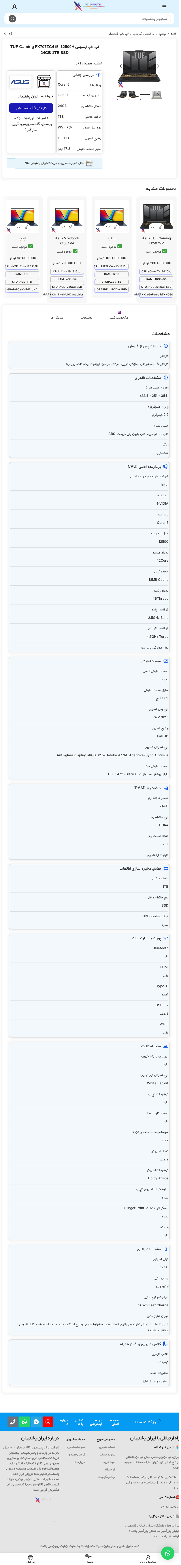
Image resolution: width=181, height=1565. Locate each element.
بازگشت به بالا (145, 1422)
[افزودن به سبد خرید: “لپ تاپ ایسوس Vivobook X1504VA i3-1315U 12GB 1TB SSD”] (115, 227)
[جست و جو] (12, 18)
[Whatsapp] (24, 1422)
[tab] (119, 315)
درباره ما (64, 1422)
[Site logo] (89, 7)
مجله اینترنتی (96, 1421)
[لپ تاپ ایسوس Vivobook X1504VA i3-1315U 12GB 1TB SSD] (111, 216)
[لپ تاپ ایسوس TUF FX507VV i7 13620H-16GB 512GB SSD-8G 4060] (156, 216)
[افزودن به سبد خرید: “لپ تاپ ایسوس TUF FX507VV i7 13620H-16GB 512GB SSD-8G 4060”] (160, 227)
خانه (174, 33)
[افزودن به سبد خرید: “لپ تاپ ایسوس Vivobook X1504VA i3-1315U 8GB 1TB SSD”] (26, 227)
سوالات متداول (76, 1447)
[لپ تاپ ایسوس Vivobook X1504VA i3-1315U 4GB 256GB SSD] (67, 216)
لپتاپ (162, 33)
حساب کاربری (107, 1447)
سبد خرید (109, 1462)
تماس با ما (79, 1421)
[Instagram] (48, 1422)
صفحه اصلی (114, 1421)
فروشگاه (110, 1469)
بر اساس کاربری (143, 33)
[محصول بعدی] (5, 33)
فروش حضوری (76, 1454)
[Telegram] (36, 1422)
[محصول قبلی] (15, 33)
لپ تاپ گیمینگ (118, 33)
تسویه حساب (107, 1454)
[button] (158, 66)
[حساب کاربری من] (14, 6)
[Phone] (13, 1422)
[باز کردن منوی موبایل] (164, 6)
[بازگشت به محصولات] (10, 33)
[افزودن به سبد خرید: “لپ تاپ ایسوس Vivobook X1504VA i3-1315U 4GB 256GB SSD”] (71, 227)
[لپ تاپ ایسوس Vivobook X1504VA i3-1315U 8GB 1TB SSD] (22, 216)
